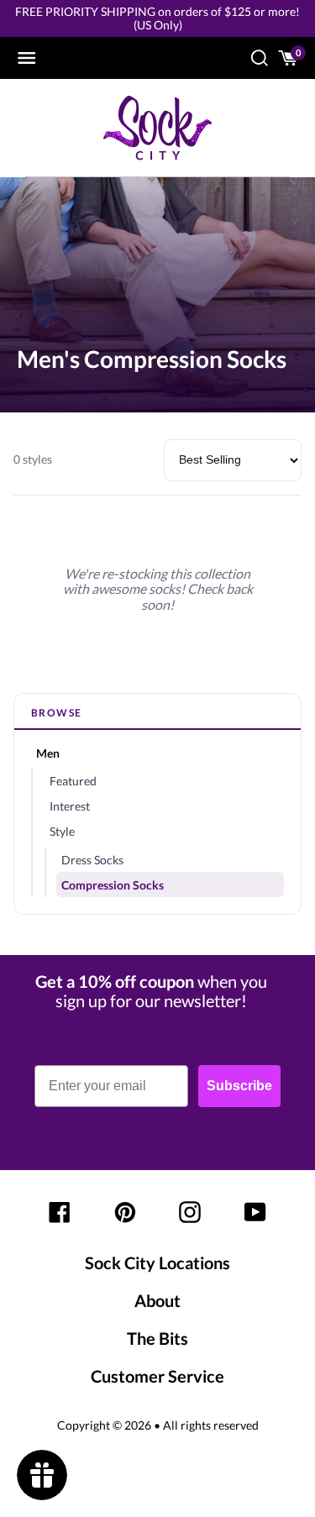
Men (48, 753)
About (157, 1300)
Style (62, 831)
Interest (70, 806)
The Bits (157, 1338)
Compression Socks (112, 885)
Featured (73, 781)
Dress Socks (92, 860)
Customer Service (157, 1376)
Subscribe (239, 1086)
